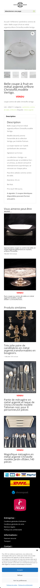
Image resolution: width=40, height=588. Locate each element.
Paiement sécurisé (10, 538)
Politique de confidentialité (25, 585)
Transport (7, 541)
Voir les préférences (20, 580)
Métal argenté (28, 110)
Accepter (20, 570)
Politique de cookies (12, 585)
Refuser (20, 575)
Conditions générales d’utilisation (15, 521)
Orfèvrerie (14, 22)
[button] (37, 550)
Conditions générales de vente (14, 524)
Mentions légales (9, 527)
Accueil (6, 22)
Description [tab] (11, 116)
